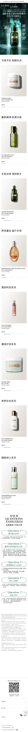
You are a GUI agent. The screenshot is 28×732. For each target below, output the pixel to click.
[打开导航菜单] (26, 5)
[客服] (25, 712)
